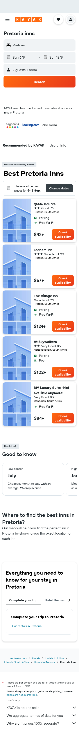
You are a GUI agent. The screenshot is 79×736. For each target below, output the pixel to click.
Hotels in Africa (54, 658)
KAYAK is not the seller (24, 707)
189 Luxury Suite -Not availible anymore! (51, 390)
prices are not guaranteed (22, 694)
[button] (7, 19)
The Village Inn (46, 296)
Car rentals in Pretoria (26, 626)
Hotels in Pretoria (44, 662)
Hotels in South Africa (16, 662)
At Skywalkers (45, 341)
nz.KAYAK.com (18, 658)
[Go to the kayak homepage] (28, 19)
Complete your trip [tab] (23, 600)
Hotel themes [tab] (55, 600)
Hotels (36, 658)
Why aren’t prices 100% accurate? (33, 723)
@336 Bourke (45, 204)
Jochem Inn (43, 250)
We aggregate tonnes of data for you (35, 715)
